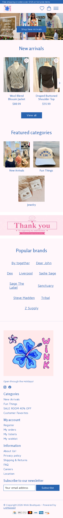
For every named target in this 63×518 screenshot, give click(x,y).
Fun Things (46, 170)
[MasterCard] (30, 513)
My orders (10, 429)
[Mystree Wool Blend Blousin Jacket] (17, 74)
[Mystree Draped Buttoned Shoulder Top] (46, 74)
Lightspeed (10, 507)
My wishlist (11, 438)
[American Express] (41, 513)
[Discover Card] (47, 513)
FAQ (6, 464)
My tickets (10, 434)
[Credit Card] (14, 513)
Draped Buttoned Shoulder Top (46, 97)
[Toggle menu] (55, 8)
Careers (8, 469)
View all (31, 115)
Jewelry (31, 204)
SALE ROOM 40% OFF (17, 408)
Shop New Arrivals (31, 29)
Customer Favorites (16, 412)
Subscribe (48, 487)
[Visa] (35, 513)
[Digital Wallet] (22, 513)
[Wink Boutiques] (7, 8)
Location (9, 473)
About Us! (10, 451)
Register (9, 425)
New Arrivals (16, 170)
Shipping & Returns (15, 460)
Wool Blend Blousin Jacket (16, 97)
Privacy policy (12, 455)
